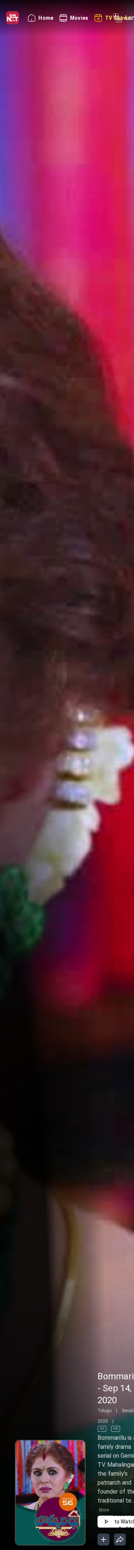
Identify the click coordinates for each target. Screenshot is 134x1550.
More (104, 1510)
